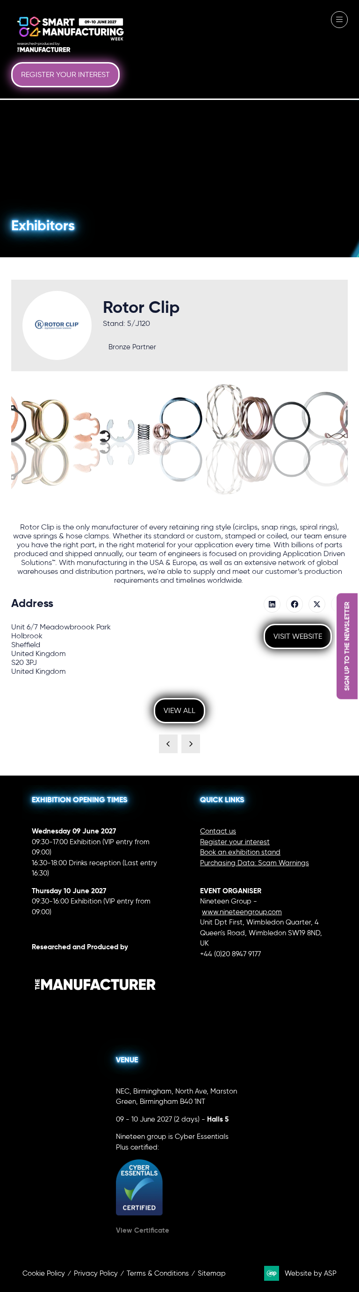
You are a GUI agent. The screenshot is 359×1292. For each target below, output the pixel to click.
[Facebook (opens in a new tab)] (294, 604)
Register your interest (235, 842)
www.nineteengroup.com (242, 912)
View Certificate (142, 1230)
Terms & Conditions (158, 1273)
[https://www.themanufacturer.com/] (95, 1007)
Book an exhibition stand (240, 852)
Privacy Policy (96, 1273)
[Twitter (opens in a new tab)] (317, 604)
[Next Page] (190, 743)
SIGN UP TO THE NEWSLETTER (347, 646)
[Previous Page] (168, 743)
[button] (65, 74)
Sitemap (212, 1273)
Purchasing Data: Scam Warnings (254, 863)
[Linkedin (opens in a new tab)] (272, 604)
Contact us (218, 831)
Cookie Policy (43, 1273)
